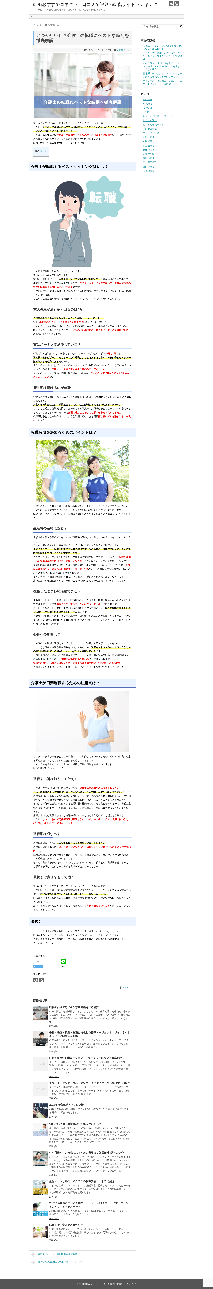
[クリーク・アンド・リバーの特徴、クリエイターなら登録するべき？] (40, 1089)
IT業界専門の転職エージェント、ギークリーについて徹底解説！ (87, 1057)
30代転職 (147, 103)
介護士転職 (148, 137)
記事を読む (54, 1026)
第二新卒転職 (150, 162)
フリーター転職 (151, 133)
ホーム (34, 16)
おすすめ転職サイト (153, 124)
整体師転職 (148, 150)
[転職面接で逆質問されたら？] (40, 1231)
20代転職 (147, 99)
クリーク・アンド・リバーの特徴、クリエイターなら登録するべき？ (89, 1083)
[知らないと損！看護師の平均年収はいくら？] (40, 1130)
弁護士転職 (148, 145)
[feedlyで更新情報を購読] (171, 3)
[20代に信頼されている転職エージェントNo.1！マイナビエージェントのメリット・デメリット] (40, 1209)
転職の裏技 (148, 171)
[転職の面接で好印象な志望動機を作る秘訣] (40, 1013)
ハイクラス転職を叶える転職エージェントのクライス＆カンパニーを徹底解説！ (162, 56)
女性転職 (147, 141)
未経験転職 (148, 154)
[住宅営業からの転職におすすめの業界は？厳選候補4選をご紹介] (40, 1158)
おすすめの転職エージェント (158, 116)
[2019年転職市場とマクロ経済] (40, 1110)
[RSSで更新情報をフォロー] (176, 3)
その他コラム (123, 50)
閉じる (43, 151)
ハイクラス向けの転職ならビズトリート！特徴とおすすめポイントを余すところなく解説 (162, 66)
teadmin (126, 987)
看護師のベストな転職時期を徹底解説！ (59, 1254)
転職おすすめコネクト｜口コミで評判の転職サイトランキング (95, 4)
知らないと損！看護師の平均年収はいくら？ (75, 1123)
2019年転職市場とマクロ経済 (66, 1104)
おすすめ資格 (150, 120)
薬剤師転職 (148, 166)
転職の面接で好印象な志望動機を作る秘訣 (74, 1007)
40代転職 (147, 108)
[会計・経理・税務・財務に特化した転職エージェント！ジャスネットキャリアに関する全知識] (40, 1038)
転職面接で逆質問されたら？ (66, 1224)
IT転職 (146, 112)
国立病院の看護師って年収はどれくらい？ (60, 1262)
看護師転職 (148, 158)
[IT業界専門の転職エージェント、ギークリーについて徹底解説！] (40, 1064)
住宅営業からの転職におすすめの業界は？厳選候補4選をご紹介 (86, 1152)
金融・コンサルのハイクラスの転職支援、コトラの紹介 (81, 1181)
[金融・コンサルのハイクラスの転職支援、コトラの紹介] (40, 1187)
